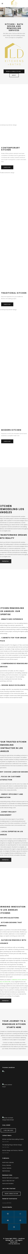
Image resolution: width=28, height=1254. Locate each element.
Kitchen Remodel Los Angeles (10, 1178)
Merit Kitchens (6, 1171)
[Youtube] (8, 1220)
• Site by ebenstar (14, 1244)
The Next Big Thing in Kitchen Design (12, 1145)
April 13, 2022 (5, 1152)
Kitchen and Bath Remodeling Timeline (13, 1139)
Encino (19, 979)
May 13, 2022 (5, 1141)
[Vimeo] (14, 1227)
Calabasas (14, 979)
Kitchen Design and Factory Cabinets (12, 1150)
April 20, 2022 (5, 1147)
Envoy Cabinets (6, 1165)
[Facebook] (8, 1214)
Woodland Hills (6, 981)
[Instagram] (20, 1214)
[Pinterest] (20, 1220)
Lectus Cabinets (6, 1168)
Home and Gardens (7, 1183)
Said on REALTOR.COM (8, 1180)
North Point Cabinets (8, 1162)
